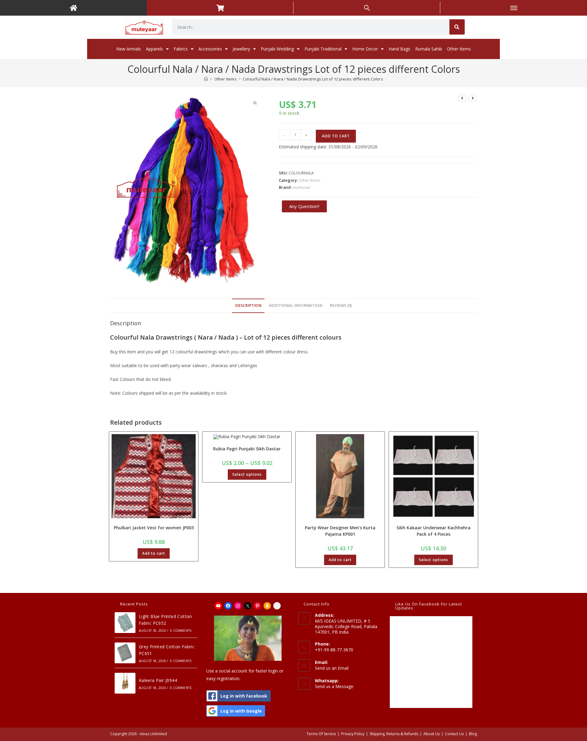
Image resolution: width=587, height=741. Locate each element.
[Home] (206, 79)
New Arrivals (128, 49)
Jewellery (241, 49)
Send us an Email (332, 668)
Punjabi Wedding (277, 49)
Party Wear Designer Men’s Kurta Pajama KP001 (340, 531)
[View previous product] (462, 98)
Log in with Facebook (243, 696)
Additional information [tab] (295, 305)
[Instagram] (238, 605)
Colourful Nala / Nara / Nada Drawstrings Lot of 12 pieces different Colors (313, 79)
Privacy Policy (352, 733)
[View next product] (472, 98)
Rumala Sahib (428, 49)
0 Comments (180, 630)
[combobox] (310, 27)
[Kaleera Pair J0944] (125, 683)
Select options (247, 474)
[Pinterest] (257, 605)
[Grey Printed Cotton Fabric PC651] (125, 652)
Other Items (459, 49)
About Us (431, 733)
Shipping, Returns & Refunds (394, 733)
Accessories (210, 49)
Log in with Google (241, 711)
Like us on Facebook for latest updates (428, 606)
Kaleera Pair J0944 (158, 680)
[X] (247, 605)
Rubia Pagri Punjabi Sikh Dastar (247, 449)
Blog (473, 733)
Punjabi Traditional (323, 49)
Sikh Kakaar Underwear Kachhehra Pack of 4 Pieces (434, 531)
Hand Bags (399, 49)
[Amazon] (267, 605)
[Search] (457, 27)
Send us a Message (334, 686)
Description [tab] (248, 305)
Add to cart (336, 136)
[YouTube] (218, 605)
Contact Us (454, 733)
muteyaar (302, 187)
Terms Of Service (321, 733)
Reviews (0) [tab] (341, 305)
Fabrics (181, 49)
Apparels (154, 49)
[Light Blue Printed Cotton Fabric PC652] (125, 622)
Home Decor (365, 49)
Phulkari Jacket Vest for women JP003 (154, 528)
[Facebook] (228, 605)
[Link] (277, 605)
